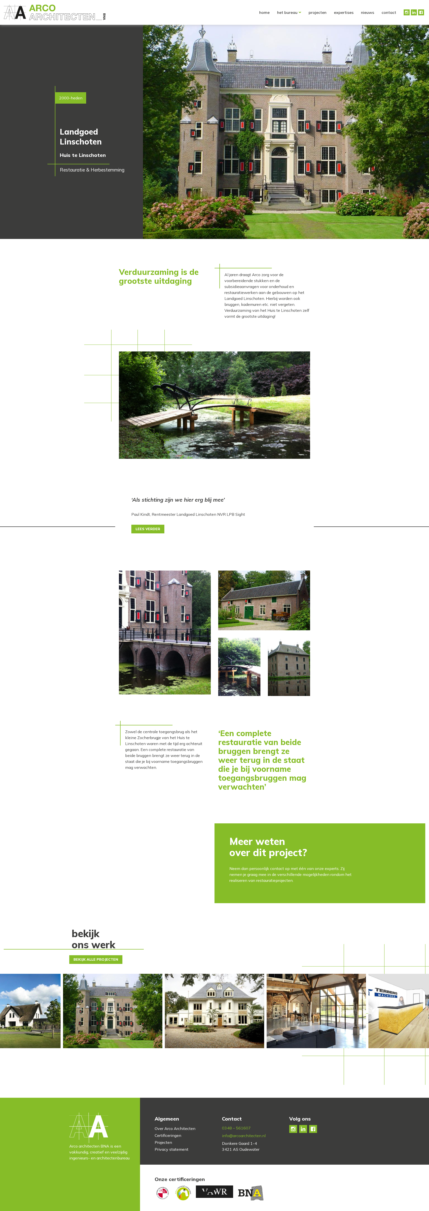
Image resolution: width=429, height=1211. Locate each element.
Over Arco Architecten (175, 1128)
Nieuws (367, 12)
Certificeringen (168, 1135)
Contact (389, 12)
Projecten (317, 12)
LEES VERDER (148, 529)
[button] (420, 1010)
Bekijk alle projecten (95, 959)
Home (264, 12)
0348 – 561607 (236, 1127)
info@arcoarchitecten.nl (244, 1135)
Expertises (344, 12)
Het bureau (287, 12)
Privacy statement (171, 1149)
